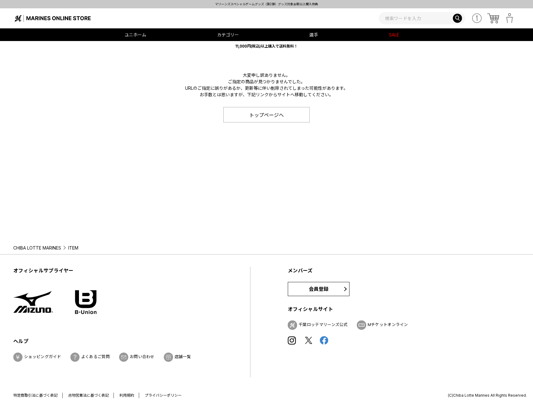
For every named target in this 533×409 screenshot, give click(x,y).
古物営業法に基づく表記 (88, 395)
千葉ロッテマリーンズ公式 (323, 324)
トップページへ (266, 115)
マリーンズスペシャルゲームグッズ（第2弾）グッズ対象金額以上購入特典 (266, 4)
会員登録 (319, 289)
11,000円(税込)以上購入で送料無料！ (266, 46)
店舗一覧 (183, 356)
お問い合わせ (142, 356)
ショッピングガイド (42, 356)
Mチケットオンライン (388, 324)
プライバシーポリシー (163, 395)
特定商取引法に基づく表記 (35, 395)
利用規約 (126, 395)
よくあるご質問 (95, 356)
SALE (394, 34)
